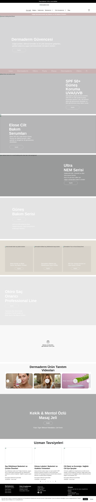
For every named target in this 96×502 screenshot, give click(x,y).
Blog (69, 10)
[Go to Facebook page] (38, 492)
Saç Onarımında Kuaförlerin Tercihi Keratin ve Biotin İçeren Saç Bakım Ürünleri (15, 313)
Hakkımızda (41, 10)
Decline (91, 499)
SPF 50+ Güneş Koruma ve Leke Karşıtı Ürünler (77, 264)
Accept (85, 499)
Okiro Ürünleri (8, 491)
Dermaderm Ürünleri (9, 487)
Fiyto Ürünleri (8, 489)
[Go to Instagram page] (41, 492)
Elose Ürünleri (8, 492)
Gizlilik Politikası (41, 488)
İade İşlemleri (41, 489)
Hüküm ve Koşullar (42, 490)
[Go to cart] (89, 10)
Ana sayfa (28, 10)
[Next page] (55, 481)
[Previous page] (40, 481)
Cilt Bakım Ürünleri (23, 489)
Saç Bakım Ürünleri (23, 487)
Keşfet (19, 50)
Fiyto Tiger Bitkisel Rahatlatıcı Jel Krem (48, 428)
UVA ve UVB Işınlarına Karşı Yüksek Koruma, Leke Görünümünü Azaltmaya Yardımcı (23, 226)
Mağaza (34, 10)
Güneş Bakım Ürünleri (24, 490)
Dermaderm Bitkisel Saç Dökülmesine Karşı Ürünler (49, 264)
